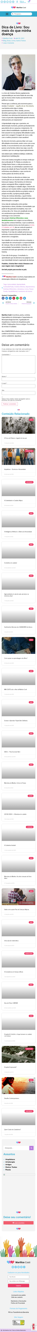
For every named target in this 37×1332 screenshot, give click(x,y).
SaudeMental (13, 291)
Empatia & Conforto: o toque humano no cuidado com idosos (18, 1035)
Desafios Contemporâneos (11, 1098)
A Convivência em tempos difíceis (13, 972)
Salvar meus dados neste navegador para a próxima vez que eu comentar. (16, 399)
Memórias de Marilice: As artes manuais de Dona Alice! (17, 877)
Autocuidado (11, 284)
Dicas (9, 41)
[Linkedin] (10, 2)
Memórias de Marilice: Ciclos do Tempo (15, 783)
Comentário (6, 354)
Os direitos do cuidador (10, 563)
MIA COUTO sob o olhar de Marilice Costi (15, 689)
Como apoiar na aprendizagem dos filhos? (15, 658)
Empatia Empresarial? (10, 1067)
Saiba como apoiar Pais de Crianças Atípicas (16, 909)
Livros (13, 41)
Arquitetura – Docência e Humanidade (15, 469)
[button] (7, 14)
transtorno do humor (25, 291)
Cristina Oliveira (19, 287)
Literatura (20, 289)
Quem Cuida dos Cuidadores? (12, 1129)
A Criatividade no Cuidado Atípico (13, 500)
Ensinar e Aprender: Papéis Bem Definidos (16, 720)
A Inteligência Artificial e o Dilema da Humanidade (18, 531)
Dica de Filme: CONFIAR (11, 1003)
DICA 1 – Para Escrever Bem (12, 752)
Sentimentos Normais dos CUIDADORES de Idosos (18, 627)
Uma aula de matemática (11, 940)
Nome (4, 376)
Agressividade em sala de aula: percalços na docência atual (16, 595)
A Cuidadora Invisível (10, 845)
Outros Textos (21, 41)
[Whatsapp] (13, 2)
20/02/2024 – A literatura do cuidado (15, 814)
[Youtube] (7, 2)
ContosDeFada (8, 287)
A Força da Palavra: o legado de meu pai (15, 438)
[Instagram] (4, 2)
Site (3, 390)
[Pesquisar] (31, 1148)
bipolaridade (21, 284)
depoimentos (30, 287)
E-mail (4, 383)
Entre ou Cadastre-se (23, 2)
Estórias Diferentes (9, 289)
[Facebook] (2, 2)
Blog (4, 41)
